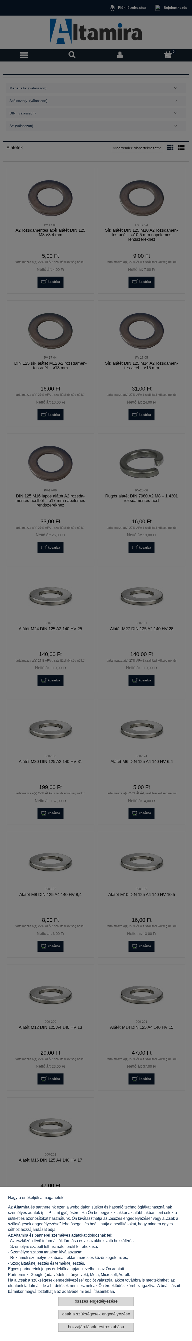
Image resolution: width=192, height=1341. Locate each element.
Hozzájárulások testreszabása (96, 1326)
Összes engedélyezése (96, 1301)
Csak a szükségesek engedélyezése (96, 1314)
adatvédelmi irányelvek (66, 1274)
